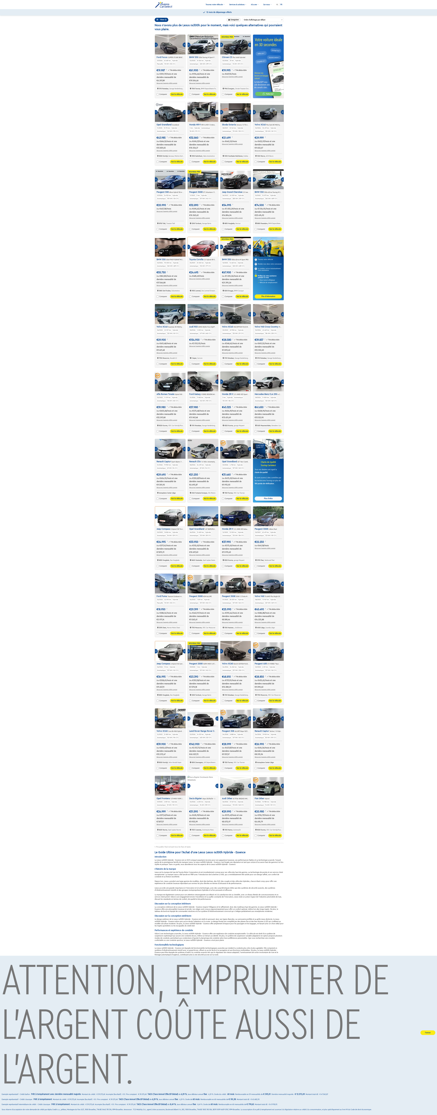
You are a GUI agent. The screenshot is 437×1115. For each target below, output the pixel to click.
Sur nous (266, 4)
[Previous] (156, 45)
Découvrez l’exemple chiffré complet (167, 83)
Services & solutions (237, 4)
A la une (254, 4)
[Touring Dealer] (164, 5)
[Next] (184, 45)
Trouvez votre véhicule (214, 4)
